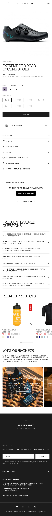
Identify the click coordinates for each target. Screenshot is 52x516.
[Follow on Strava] (35, 507)
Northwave (7, 62)
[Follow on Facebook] (17, 507)
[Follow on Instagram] (23, 507)
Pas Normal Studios (10, 330)
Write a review (26, 193)
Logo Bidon (6, 332)
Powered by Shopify (37, 512)
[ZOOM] (45, 52)
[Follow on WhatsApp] (29, 507)
